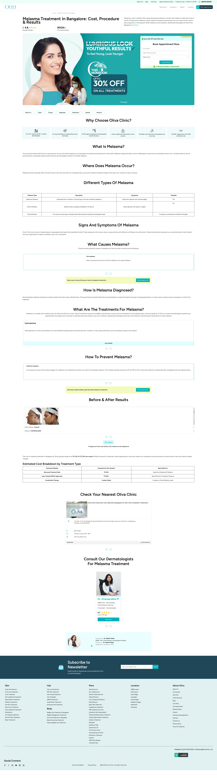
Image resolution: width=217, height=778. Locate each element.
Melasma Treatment (11, 702)
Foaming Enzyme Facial (96, 732)
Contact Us (176, 721)
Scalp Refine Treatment (54, 702)
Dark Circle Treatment (11, 707)
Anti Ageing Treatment (12, 715)
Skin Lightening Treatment (13, 697)
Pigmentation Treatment (12, 699)
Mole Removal (93, 689)
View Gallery (108, 442)
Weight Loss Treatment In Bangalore (58, 712)
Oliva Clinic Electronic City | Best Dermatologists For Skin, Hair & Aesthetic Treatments (118, 503)
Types (40, 112)
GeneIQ (91, 738)
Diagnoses (62, 112)
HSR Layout (134, 692)
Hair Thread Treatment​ (54, 694)
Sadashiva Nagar (136, 702)
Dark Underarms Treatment (13, 710)
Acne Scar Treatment (11, 692)
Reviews (99, 112)
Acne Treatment (10, 694)
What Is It (28, 112)
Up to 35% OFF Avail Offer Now (154, 39)
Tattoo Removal (93, 697)
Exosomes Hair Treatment (54, 704)
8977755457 (77, 531)
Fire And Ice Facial (94, 730)
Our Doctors (176, 692)
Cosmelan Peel (93, 743)
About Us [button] (139, 2)
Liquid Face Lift (93, 727)
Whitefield (134, 704)
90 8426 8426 (189, 749)
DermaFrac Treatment (95, 735)
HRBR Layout (135, 689)
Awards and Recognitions (180, 715)
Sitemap (175, 718)
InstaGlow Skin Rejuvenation (97, 712)
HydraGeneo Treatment (96, 707)
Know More (70, 542)
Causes (50, 112)
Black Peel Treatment (95, 704)
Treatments (75, 112)
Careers (175, 712)
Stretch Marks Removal (96, 694)
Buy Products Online (167, 2)
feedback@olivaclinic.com (204, 749)
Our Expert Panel (178, 706)
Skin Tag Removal (94, 692)
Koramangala (135, 699)
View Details (108, 343)
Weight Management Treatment (56, 715)
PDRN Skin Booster (94, 740)
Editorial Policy (177, 709)
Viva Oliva (176, 703)
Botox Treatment (10, 720)
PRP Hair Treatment (53, 692)
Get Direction (146, 542)
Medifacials (8, 712)
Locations (191, 7)
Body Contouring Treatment (55, 720)
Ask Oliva (154, 2)
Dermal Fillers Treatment (12, 717)
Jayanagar (134, 697)
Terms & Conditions (179, 726)
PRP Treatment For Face (96, 710)
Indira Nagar (134, 694)
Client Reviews (177, 698)
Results (88, 112)
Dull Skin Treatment (11, 704)
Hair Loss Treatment (53, 689)
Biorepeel (92, 722)
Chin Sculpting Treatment (97, 699)
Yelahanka (134, 707)
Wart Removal (93, 702)
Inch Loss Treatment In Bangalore (57, 717)
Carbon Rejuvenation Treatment (98, 717)
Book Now (108, 619)
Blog (146, 2)
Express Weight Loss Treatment (56, 722)
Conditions (173, 7)
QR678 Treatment (52, 699)
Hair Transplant (51, 697)
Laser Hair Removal (11, 689)
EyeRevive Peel (93, 725)
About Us (175, 689)
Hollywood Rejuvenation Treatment (99, 715)
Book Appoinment (142, 280)
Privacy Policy (177, 724)
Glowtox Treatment (95, 720)
